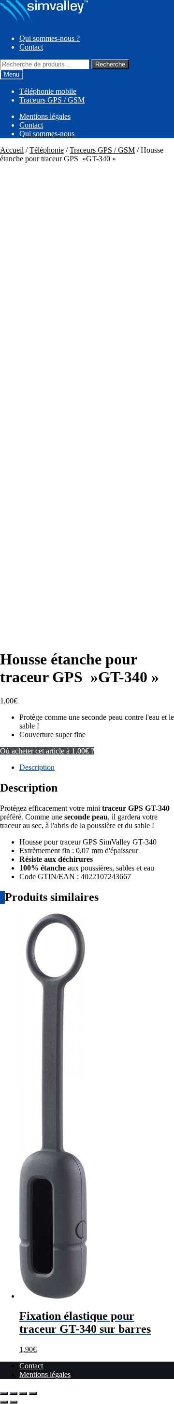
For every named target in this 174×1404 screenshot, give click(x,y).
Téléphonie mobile (47, 91)
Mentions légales (45, 116)
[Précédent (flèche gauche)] (4, 1402)
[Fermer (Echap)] (33, 1393)
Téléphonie (46, 150)
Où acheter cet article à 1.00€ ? (47, 751)
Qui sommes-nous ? (49, 38)
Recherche (110, 64)
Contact (31, 47)
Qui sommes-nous (46, 134)
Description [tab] (37, 767)
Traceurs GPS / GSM (52, 100)
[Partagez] (23, 1393)
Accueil (12, 150)
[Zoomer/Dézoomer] (4, 1393)
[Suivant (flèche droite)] (13, 1402)
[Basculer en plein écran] (13, 1393)
